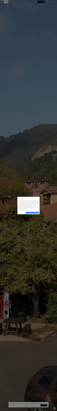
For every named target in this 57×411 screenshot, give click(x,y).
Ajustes (27, 212)
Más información (21, 209)
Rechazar (32, 212)
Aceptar (36, 212)
